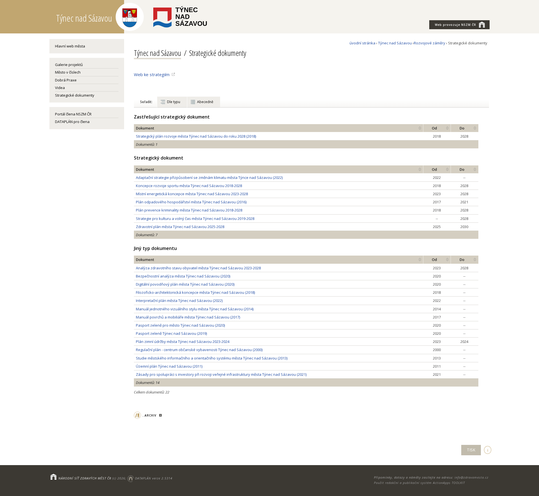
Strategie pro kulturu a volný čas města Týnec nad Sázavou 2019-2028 (195, 218)
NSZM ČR (455, 25)
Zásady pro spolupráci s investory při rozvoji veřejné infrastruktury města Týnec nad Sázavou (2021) (221, 374)
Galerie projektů (69, 64)
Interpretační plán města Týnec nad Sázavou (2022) (179, 300)
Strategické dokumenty (74, 95)
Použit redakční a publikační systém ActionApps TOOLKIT (419, 483)
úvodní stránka (362, 42)
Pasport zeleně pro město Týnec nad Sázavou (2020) (180, 325)
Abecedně (205, 101)
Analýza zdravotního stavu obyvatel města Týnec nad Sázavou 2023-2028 (198, 267)
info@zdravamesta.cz (471, 477)
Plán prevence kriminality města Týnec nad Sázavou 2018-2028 (189, 210)
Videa (60, 87)
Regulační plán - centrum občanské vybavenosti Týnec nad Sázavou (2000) (199, 349)
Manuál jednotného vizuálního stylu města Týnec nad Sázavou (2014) (194, 308)
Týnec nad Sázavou (395, 42)
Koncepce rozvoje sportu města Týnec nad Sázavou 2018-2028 (189, 185)
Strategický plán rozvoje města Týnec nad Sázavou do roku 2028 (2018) (196, 136)
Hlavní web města (70, 46)
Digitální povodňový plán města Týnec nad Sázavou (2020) (185, 284)
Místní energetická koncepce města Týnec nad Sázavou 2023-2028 (192, 193)
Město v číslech (68, 72)
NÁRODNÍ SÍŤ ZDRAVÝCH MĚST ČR (84, 478)
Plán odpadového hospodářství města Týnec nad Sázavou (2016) (191, 201)
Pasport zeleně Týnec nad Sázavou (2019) (171, 333)
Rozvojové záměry (429, 42)
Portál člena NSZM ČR (73, 114)
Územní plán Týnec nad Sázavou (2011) (169, 366)
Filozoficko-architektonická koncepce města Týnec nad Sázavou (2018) (195, 292)
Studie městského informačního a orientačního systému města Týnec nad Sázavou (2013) (211, 358)
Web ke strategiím (152, 74)
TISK (471, 449)
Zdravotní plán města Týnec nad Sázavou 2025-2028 (180, 226)
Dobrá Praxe (66, 80)
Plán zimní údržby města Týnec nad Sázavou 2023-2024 (182, 341)
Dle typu (173, 101)
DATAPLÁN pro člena (72, 121)
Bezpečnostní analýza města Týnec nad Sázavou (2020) (183, 276)
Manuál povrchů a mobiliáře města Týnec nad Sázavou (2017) (188, 317)
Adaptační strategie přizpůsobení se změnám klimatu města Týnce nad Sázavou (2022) (209, 177)
